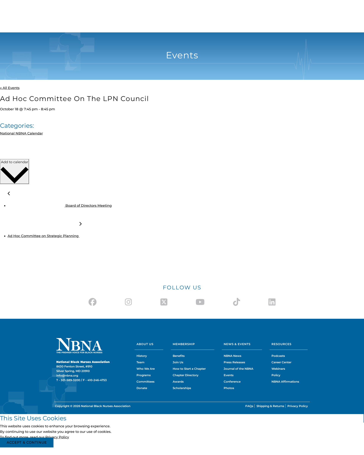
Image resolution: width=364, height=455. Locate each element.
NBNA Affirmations (285, 381)
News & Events (237, 344)
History (141, 356)
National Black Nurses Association (105, 406)
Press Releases (234, 362)
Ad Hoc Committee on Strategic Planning (43, 236)
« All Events (10, 88)
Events (229, 375)
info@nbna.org (67, 375)
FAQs (249, 406)
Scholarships (182, 388)
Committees (145, 381)
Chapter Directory (185, 375)
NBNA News (232, 356)
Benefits (179, 356)
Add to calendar (14, 162)
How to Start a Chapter (189, 368)
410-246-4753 (97, 380)
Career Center (281, 362)
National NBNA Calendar (21, 133)
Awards (178, 381)
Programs (143, 375)
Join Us (178, 362)
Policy (275, 375)
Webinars (278, 368)
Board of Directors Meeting (88, 206)
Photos (229, 388)
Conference (232, 381)
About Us (144, 344)
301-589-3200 (70, 380)
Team (140, 362)
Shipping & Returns (270, 406)
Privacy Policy (297, 406)
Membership (184, 344)
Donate (141, 388)
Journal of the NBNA (238, 368)
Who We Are (145, 368)
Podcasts (278, 356)
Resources (281, 344)
